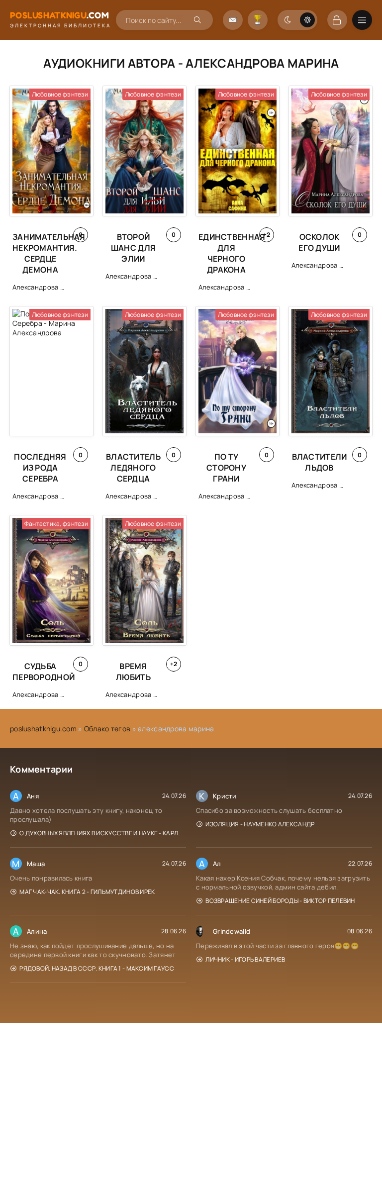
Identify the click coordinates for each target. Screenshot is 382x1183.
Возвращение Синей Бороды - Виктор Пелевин (280, 900)
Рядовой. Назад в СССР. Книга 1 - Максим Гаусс (96, 968)
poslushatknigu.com (43, 728)
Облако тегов (107, 728)
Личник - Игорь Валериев (245, 959)
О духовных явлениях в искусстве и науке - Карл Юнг (102, 833)
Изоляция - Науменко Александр (259, 824)
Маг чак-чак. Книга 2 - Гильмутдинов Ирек (87, 891)
